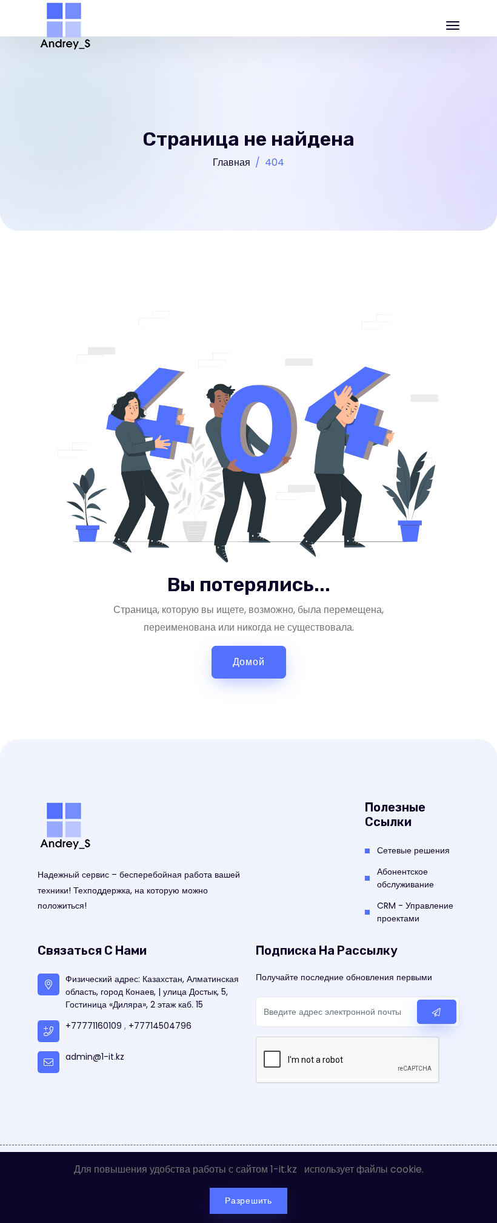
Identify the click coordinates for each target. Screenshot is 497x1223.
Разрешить (248, 1200)
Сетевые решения (413, 850)
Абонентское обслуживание (405, 878)
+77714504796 (160, 1026)
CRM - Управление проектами (415, 911)
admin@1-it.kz (94, 1057)
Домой (249, 662)
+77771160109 (93, 1026)
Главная (231, 162)
